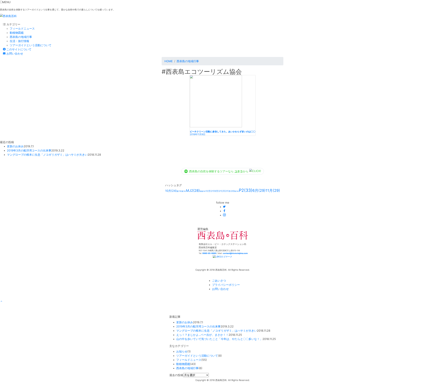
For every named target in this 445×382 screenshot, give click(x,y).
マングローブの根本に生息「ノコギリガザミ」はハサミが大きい (47, 154)
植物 (203, 191)
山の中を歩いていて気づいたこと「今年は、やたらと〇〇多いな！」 (219, 339)
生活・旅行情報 (19, 41)
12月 (210, 191)
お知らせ (181, 351)
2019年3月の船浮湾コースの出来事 (29, 150)
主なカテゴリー (179, 346)
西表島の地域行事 (21, 37)
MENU (6, 2)
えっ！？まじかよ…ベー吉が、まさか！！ (202, 334)
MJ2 (193, 190)
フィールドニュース (22, 28)
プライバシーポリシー (226, 284)
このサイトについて (18, 49)
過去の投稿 (176, 375)
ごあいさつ (219, 280)
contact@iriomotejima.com (235, 253)
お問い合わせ (14, 53)
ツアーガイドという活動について (30, 45)
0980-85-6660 (209, 253)
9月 (218, 191)
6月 (259, 190)
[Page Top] (1, 301)
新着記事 (174, 316)
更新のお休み (15, 146)
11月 (273, 190)
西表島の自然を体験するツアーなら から (219, 171)
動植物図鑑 (17, 32)
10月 (171, 190)
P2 (245, 190)
